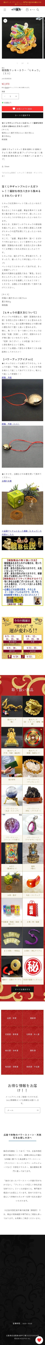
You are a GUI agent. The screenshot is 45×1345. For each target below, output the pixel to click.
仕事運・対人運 (32, 1034)
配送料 (7, 87)
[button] (4, 9)
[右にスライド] (27, 63)
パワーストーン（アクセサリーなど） (33, 838)
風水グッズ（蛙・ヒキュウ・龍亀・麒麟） (33, 721)
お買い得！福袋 (33, 922)
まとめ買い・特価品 (12, 950)
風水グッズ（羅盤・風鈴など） (33, 751)
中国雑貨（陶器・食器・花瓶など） (11, 923)
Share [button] (7, 166)
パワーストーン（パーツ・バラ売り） (12, 838)
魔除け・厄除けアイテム (11, 979)
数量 (3, 91)
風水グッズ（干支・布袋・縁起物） (11, 751)
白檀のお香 (7, 480)
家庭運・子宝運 (32, 1066)
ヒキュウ (20, 172)
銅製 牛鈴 (7, 377)
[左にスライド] (17, 63)
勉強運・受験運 (11, 1066)
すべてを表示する (22, 989)
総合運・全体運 (11, 1050)
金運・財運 (11, 1018)
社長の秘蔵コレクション (33, 979)
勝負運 (33, 1050)
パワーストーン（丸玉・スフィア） (12, 809)
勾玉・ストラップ (33, 895)
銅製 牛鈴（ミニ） (11, 423)
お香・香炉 (11, 895)
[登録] (37, 1110)
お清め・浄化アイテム (33, 950)
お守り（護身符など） (12, 867)
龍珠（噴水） (33, 867)
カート (32, 9)
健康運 (33, 1018)
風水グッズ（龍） (11, 720)
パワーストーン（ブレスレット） (33, 780)
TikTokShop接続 (8, 172)
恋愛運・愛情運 (11, 1034)
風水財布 (11, 779)
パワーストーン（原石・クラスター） (33, 809)
